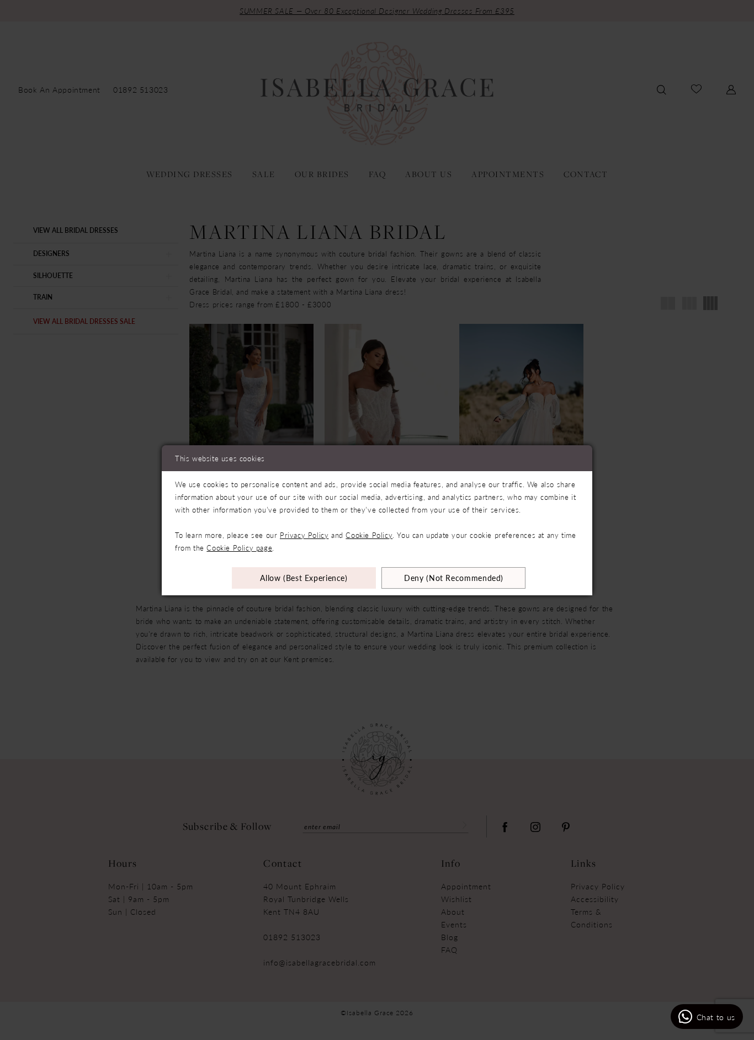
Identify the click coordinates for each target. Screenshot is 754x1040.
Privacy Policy (304, 535)
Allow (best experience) (304, 577)
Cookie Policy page (239, 547)
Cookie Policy (369, 535)
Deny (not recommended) (453, 577)
